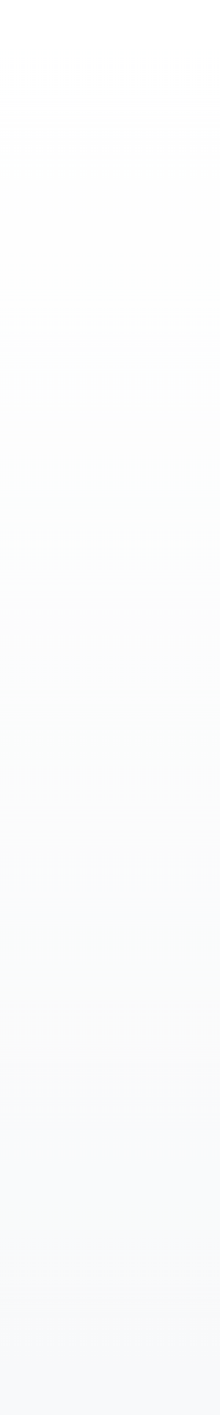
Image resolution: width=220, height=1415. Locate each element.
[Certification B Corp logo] (6, 1353)
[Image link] (7, 1367)
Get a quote (4, 8)
